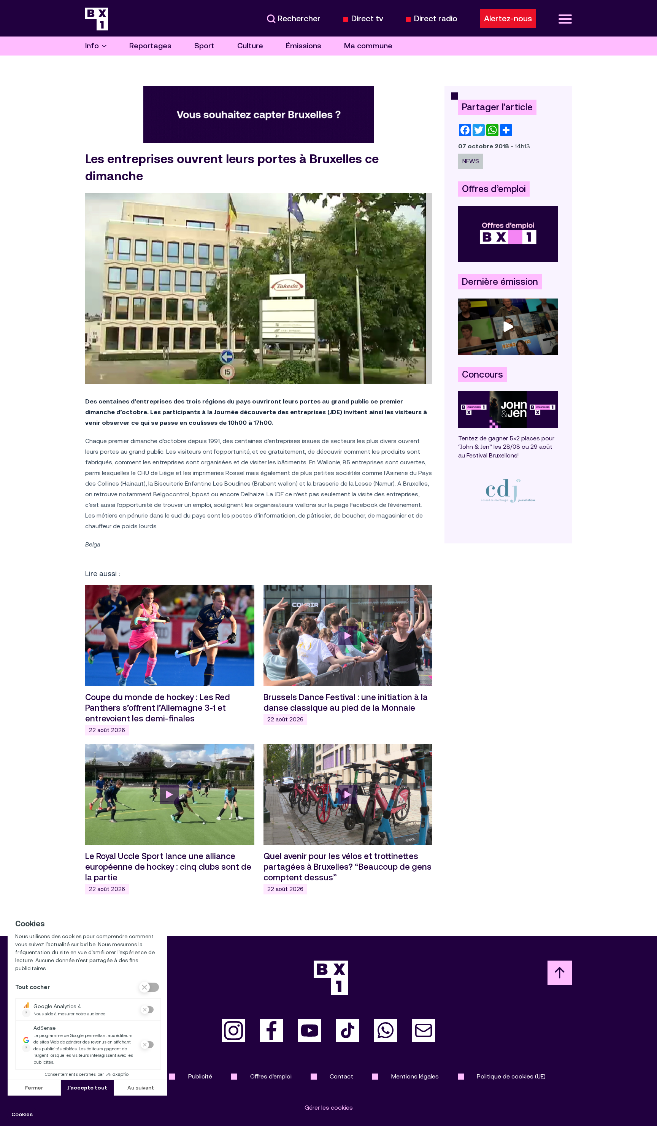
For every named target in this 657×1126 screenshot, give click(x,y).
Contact (341, 1076)
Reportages (150, 45)
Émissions (303, 45)
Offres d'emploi (271, 1076)
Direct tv (367, 18)
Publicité (200, 1076)
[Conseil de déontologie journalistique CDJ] (508, 490)
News (470, 161)
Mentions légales (415, 1076)
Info (92, 45)
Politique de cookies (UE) (511, 1076)
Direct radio (435, 18)
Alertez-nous (508, 18)
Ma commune (368, 45)
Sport (204, 45)
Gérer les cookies (329, 1107)
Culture (250, 45)
